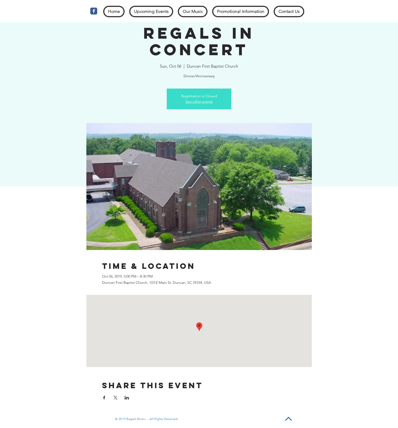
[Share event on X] (115, 397)
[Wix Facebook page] (93, 11)
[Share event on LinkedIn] (127, 397)
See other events (199, 101)
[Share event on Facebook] (104, 397)
